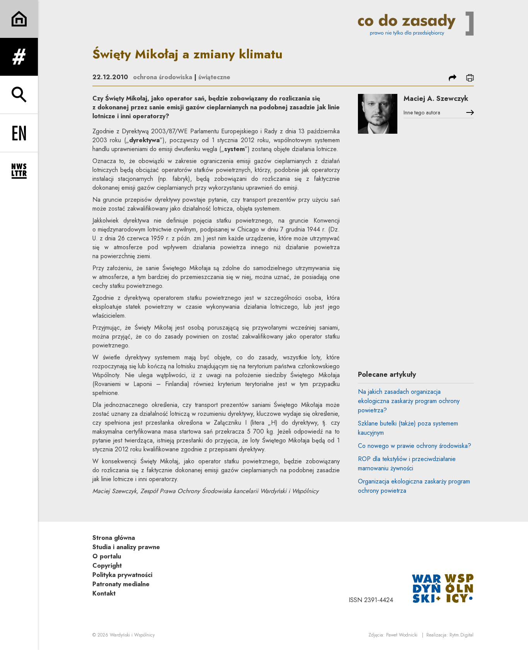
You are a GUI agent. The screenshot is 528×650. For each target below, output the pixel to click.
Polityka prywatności (122, 574)
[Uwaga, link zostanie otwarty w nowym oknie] (443, 587)
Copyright (107, 565)
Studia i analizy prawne (126, 547)
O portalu (106, 556)
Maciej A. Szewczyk (436, 98)
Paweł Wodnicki (401, 634)
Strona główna (113, 537)
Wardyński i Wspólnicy (132, 634)
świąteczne (214, 77)
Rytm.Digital (461, 634)
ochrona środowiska (162, 77)
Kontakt (104, 593)
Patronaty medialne (121, 584)
